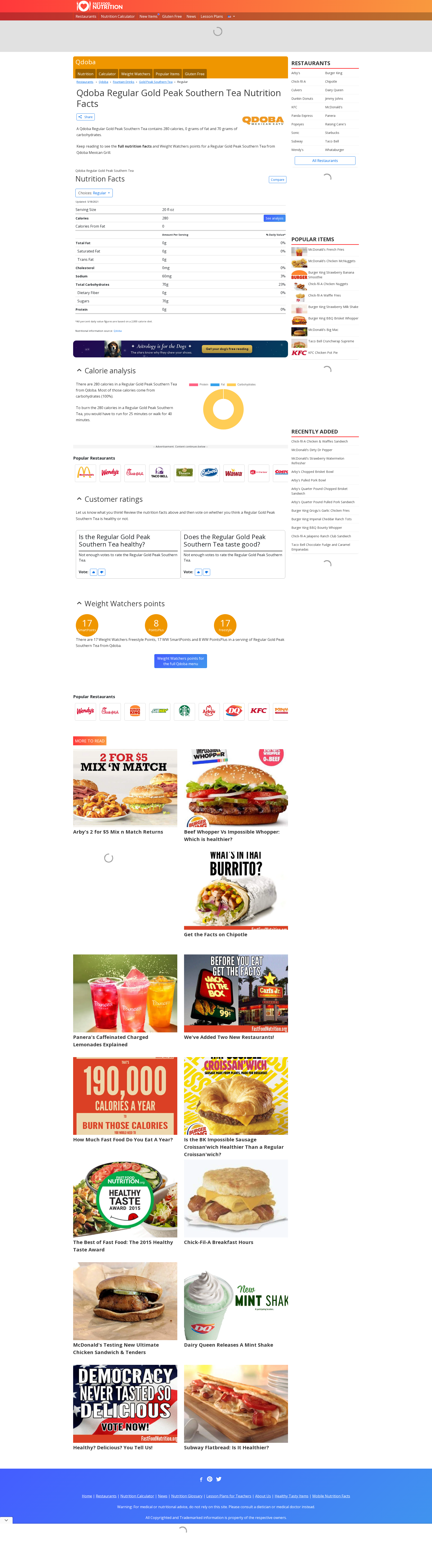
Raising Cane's (335, 124)
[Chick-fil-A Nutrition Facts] (135, 473)
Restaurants (86, 16)
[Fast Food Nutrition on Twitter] (218, 1479)
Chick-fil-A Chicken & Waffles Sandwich (319, 441)
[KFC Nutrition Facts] (258, 712)
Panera (330, 115)
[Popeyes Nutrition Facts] (283, 712)
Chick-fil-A (298, 81)
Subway (297, 141)
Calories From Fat (90, 226)
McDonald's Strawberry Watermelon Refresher (317, 460)
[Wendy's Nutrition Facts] (110, 473)
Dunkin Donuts (302, 98)
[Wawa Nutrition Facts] (234, 473)
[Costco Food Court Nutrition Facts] (283, 473)
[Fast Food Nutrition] (99, 6)
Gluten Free (172, 16)
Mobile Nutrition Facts (331, 1496)
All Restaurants (325, 160)
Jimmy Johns (334, 98)
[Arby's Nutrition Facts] (209, 712)
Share (87, 117)
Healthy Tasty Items (291, 1496)
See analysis (275, 218)
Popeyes (297, 124)
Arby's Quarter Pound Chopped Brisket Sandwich (319, 491)
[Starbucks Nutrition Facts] (184, 712)
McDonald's (333, 107)
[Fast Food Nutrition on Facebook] (200, 1479)
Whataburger (334, 150)
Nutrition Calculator (118, 16)
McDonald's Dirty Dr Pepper (311, 450)
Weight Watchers (135, 73)
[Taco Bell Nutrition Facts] (159, 473)
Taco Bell (332, 141)
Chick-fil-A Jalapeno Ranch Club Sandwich (321, 536)
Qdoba (118, 330)
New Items (149, 16)
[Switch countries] (231, 16)
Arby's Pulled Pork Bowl (308, 480)
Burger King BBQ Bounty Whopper (316, 527)
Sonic (295, 133)
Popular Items (168, 73)
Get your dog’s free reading (227, 349)
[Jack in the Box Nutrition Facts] (258, 473)
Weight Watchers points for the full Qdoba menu (180, 661)
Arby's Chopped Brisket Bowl (312, 471)
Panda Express (302, 115)
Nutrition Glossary (186, 1496)
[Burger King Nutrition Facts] (135, 712)
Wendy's (297, 150)
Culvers (296, 90)
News (191, 16)
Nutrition (85, 73)
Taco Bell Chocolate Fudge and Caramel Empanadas (320, 546)
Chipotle (331, 81)
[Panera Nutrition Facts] (184, 473)
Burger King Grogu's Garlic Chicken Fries (320, 510)
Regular (92, 192)
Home (87, 1496)
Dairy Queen (334, 90)
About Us (263, 1496)
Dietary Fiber (88, 292)
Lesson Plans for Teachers (228, 1496)
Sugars (83, 301)
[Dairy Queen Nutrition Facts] (234, 712)
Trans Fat (85, 259)
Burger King (333, 73)
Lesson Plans (212, 16)
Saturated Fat (88, 251)
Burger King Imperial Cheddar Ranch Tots (321, 519)
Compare (277, 179)
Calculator (107, 73)
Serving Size (86, 209)
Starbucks (332, 133)
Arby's (295, 73)
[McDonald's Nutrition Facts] (85, 473)
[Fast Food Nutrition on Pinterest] (209, 1479)
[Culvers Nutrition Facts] (209, 473)
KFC (294, 107)
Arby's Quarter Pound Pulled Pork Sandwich (323, 502)
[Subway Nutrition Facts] (159, 712)
